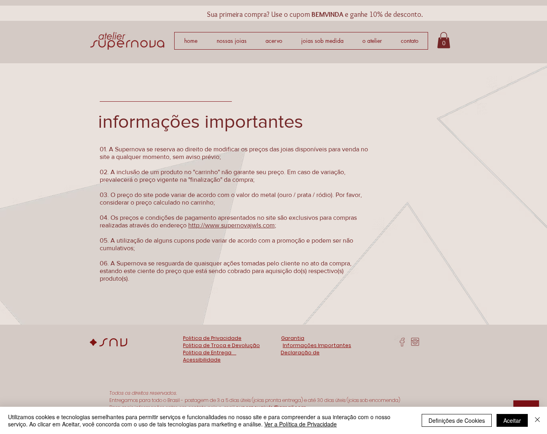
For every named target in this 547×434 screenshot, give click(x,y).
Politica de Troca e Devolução (221, 345)
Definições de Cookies (456, 420)
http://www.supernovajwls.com (231, 225)
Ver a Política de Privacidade (300, 424)
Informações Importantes (317, 345)
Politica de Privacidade (212, 338)
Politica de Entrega (209, 352)
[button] (443, 40)
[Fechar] (537, 420)
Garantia (292, 338)
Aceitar (512, 420)
